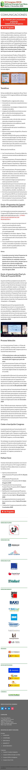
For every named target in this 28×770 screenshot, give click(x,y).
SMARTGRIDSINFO (7, 745)
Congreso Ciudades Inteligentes (10, 752)
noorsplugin (17, 766)
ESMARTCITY (6, 743)
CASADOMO (6, 735)
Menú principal (26, 10)
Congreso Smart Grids (8, 760)
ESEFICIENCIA (6, 740)
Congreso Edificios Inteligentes (10, 757)
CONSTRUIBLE (6, 738)
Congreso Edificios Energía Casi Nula (11, 754)
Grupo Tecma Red (7, 724)
